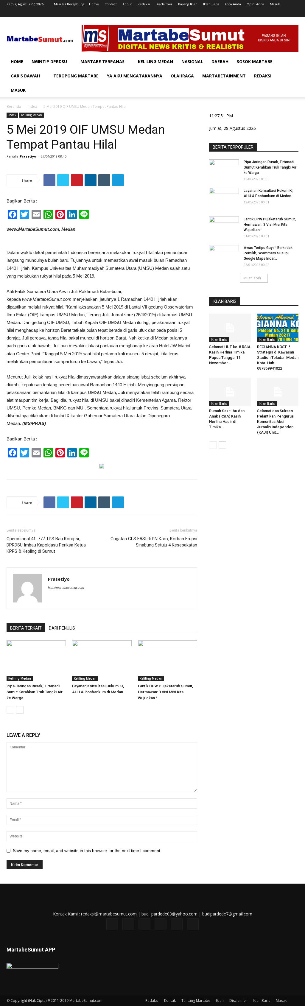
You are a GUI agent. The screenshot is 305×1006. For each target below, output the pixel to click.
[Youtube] (294, 12)
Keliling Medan (155, 61)
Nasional (192, 61)
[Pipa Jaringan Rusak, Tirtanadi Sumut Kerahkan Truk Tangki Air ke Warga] (36, 660)
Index (32, 106)
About (127, 4)
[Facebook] (244, 12)
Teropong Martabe (76, 76)
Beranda (14, 106)
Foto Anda (233, 4)
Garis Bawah (25, 76)
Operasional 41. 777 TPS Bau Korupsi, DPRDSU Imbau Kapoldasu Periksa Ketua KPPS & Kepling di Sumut (46, 545)
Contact (111, 4)
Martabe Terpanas (102, 61)
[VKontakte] (284, 12)
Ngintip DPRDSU (49, 61)
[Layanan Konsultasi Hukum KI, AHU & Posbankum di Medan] (101, 660)
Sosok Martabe (255, 61)
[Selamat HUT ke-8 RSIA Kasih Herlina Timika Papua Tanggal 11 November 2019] (230, 328)
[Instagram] (254, 12)
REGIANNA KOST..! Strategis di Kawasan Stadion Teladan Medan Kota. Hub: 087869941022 (277, 357)
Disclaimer (163, 4)
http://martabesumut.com (66, 587)
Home (94, 4)
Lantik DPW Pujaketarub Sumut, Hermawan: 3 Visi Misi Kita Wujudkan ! (165, 692)
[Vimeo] (274, 12)
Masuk (275, 4)
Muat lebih (252, 278)
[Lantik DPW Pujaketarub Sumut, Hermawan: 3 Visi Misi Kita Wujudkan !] (167, 660)
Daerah (219, 61)
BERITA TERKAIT (26, 628)
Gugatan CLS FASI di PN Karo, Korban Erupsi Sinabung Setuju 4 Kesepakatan (154, 542)
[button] (291, 62)
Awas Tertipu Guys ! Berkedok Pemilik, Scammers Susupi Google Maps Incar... (268, 253)
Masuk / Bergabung (69, 4)
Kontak (170, 1000)
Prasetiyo (28, 156)
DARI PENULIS (62, 628)
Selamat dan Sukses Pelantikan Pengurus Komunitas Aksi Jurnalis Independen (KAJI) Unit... (275, 422)
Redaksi (144, 4)
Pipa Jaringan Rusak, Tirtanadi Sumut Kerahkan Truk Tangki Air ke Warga (35, 692)
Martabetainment (224, 76)
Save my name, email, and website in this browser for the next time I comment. (87, 850)
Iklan (220, 1000)
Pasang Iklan (187, 4)
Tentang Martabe (195, 1000)
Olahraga (182, 76)
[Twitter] (264, 12)
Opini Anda (255, 4)
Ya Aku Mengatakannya (134, 76)
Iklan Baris (211, 4)
